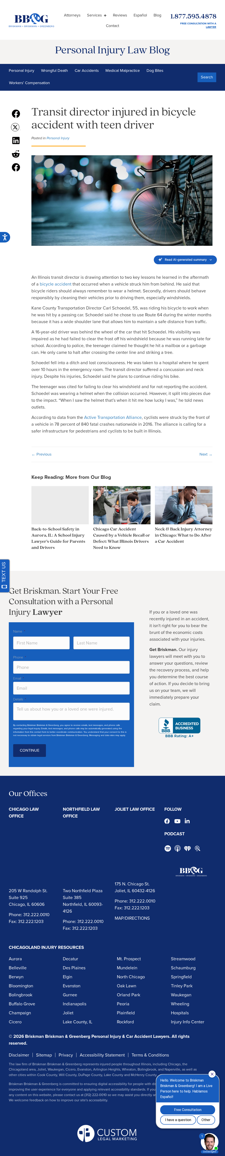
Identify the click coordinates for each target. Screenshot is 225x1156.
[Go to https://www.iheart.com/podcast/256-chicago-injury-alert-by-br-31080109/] (187, 848)
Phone (19, 657)
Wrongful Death (54, 70)
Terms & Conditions (150, 1055)
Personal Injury (21, 70)
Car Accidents (87, 70)
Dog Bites (155, 70)
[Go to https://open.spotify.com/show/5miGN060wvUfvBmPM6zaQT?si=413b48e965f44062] (167, 849)
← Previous (41, 454)
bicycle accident (55, 284)
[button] (207, 77)
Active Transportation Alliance (113, 417)
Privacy (66, 1055)
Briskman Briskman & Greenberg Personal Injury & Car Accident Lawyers (97, 1036)
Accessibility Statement (102, 1055)
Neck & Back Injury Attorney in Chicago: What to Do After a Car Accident (183, 535)
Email (18, 678)
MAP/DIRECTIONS (132, 918)
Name (19, 631)
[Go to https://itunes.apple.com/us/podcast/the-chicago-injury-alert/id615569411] (177, 848)
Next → (206, 454)
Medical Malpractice (122, 70)
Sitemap (44, 1055)
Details (19, 699)
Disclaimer (19, 1055)
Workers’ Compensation (29, 83)
